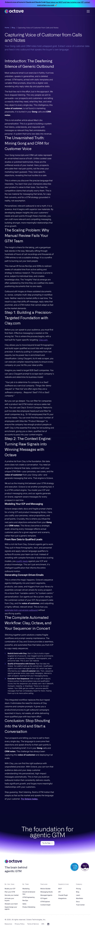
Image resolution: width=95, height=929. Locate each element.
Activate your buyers (9, 899)
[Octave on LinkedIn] (48, 924)
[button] (87, 11)
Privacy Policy (19, 924)
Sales (24, 904)
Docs (78, 901)
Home (7, 27)
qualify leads (22, 561)
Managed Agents (46, 895)
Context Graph (45, 905)
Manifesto (79, 898)
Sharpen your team (11, 904)
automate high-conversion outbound (21, 610)
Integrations (62, 898)
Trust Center (80, 905)
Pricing (78, 889)
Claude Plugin (63, 895)
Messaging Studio (46, 892)
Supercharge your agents (11, 908)
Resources (8, 924)
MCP (60, 889)
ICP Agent (43, 898)
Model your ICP (10, 889)
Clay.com (43, 340)
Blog (13, 27)
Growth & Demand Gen (29, 893)
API (59, 892)
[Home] (14, 11)
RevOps (25, 900)
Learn (78, 895)
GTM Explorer (45, 901)
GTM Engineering (29, 897)
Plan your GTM (10, 892)
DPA (42, 924)
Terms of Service (33, 924)
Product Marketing (29, 907)
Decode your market (12, 895)
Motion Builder (45, 889)
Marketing (26, 889)
